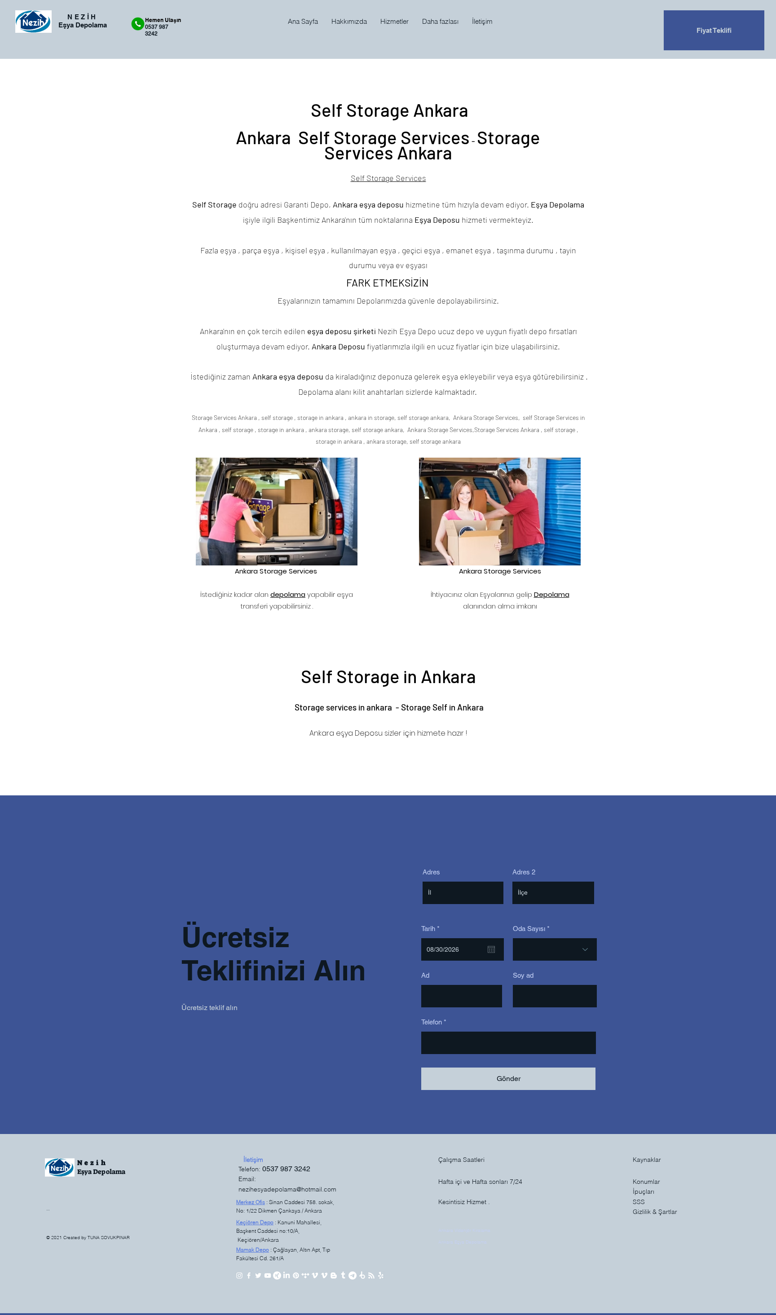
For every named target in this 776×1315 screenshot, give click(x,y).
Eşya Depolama (557, 204)
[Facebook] (249, 1275)
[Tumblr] (343, 1275)
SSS (639, 1202)
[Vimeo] (315, 1275)
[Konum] (352, 1275)
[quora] (371, 1275)
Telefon (431, 1022)
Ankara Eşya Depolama (462, 1242)
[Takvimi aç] (491, 949)
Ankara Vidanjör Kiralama (464, 1230)
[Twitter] (258, 1275)
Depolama (109, 1171)
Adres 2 (523, 872)
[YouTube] (268, 1275)
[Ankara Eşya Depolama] (381, 1275)
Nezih (92, 1162)
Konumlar (646, 1182)
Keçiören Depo (254, 1222)
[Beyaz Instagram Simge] (239, 1275)
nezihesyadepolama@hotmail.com (287, 1189)
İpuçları (643, 1191)
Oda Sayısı (529, 928)
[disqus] (362, 1275)
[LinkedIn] (286, 1275)
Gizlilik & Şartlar (655, 1212)
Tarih (432, 928)
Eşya (85, 1171)
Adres (431, 872)
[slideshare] (277, 1275)
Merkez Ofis (250, 1202)
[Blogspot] (334, 1275)
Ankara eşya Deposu (346, 733)
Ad (425, 975)
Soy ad (523, 975)
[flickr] (305, 1275)
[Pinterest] (296, 1275)
